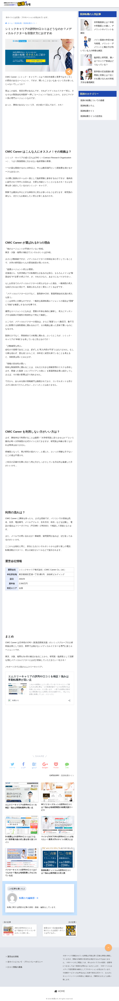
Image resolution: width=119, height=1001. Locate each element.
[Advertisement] (39, 126)
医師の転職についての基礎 (92, 100)
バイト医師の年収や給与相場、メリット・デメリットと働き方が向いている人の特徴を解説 (97, 45)
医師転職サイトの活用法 (91, 116)
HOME (61, 991)
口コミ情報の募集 (14, 967)
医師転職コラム (87, 106)
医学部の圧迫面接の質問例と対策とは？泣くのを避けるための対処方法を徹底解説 (97, 76)
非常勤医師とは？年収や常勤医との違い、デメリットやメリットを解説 (97, 27)
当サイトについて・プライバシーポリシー (25, 962)
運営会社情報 (13, 957)
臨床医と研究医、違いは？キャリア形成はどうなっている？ (104, 61)
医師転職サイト (67, 775)
